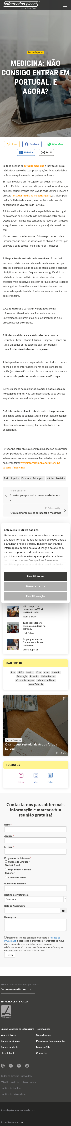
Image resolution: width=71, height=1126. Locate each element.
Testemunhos (43, 1028)
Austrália (56, 672)
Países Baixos (48, 676)
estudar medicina (34, 165)
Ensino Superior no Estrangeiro (17, 1028)
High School (28, 633)
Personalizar (33, 586)
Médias (50, 478)
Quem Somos (43, 1034)
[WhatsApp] (55, 144)
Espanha (34, 676)
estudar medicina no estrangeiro (32, 195)
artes (46, 672)
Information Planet (46, 680)
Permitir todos (35, 576)
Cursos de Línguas (25, 680)
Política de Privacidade (13, 1093)
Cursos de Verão (9, 1046)
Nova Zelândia (36, 684)
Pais (13, 672)
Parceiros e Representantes (50, 1040)
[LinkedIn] (26, 152)
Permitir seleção (35, 596)
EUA (38, 672)
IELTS (21, 672)
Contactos (41, 1053)
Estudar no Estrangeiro (32, 478)
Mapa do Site (43, 1046)
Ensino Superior (35, 52)
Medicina (60, 478)
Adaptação (22, 676)
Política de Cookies (11, 1087)
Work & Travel (30, 616)
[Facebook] (32, 144)
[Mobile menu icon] (65, 5)
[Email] (46, 152)
